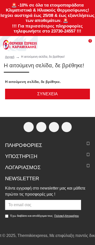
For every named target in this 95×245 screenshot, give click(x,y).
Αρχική (9, 57)
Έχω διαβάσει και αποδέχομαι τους (44, 215)
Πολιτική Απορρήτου (66, 215)
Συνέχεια (47, 94)
